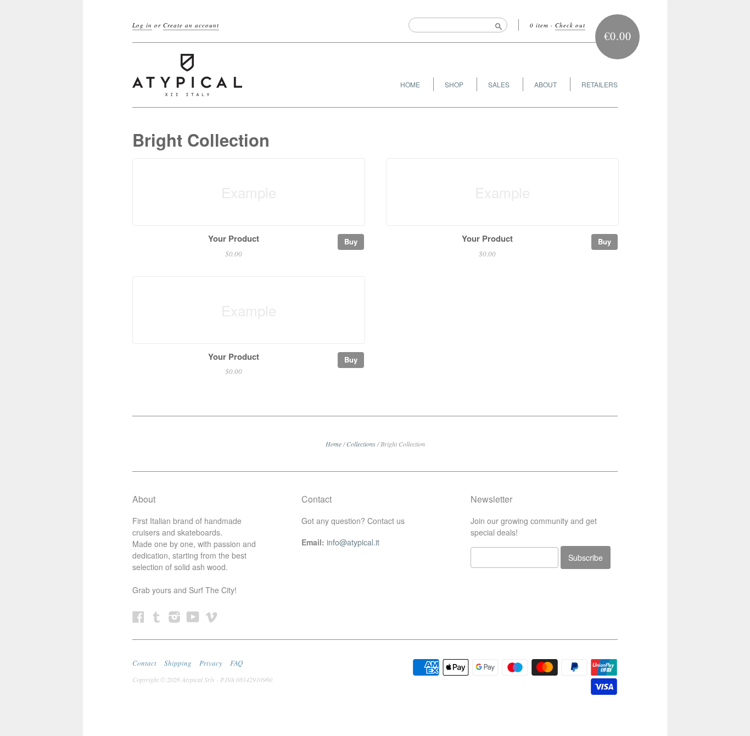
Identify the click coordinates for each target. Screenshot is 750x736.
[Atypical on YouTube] (193, 616)
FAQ (236, 663)
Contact (144, 663)
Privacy (210, 663)
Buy (350, 241)
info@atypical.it (353, 542)
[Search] (498, 24)
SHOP (454, 84)
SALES (499, 84)
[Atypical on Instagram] (175, 616)
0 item (539, 25)
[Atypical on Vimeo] (211, 616)
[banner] (233, 75)
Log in (142, 25)
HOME (410, 84)
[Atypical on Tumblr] (156, 616)
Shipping (178, 663)
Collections (361, 443)
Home (334, 443)
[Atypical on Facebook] (138, 616)
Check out (570, 25)
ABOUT (545, 84)
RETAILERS (599, 84)
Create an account (191, 25)
